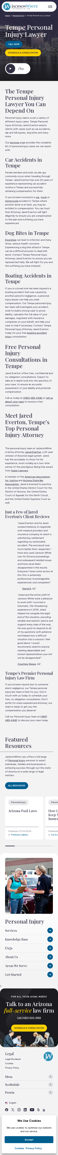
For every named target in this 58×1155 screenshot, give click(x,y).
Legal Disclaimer (13, 1059)
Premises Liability (19, 834)
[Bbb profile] (44, 1109)
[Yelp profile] (38, 1109)
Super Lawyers (19, 470)
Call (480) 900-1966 (29, 1017)
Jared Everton (33, 452)
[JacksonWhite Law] (20, 6)
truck (44, 197)
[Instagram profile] (19, 1109)
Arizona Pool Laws (22, 810)
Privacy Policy (34, 1148)
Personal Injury (18, 16)
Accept (29, 1139)
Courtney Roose (27, 664)
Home (7, 16)
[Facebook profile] (6, 1109)
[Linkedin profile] (25, 1109)
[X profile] (12, 1109)
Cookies (19, 1148)
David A (26, 588)
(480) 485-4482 (32, 397)
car (37, 197)
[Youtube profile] (32, 1109)
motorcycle (11, 200)
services (14, 142)
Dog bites (10, 239)
